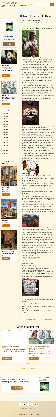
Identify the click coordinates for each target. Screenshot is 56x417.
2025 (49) (5, 116)
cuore (24, 22)
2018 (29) (5, 134)
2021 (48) (5, 126)
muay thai (43, 22)
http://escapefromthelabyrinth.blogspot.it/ (32, 303)
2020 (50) (5, 129)
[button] (26, 363)
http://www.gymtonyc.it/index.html (30, 266)
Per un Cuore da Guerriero (40, 127)
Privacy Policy (24, 408)
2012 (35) (5, 150)
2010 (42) (5, 156)
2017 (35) (5, 137)
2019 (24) (5, 132)
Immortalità (5, 220)
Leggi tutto (6, 75)
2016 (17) (5, 140)
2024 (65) (5, 118)
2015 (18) (5, 142)
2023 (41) (5, 121)
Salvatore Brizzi (49, 22)
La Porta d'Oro (9, 2)
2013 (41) (5, 148)
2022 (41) (5, 124)
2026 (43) (5, 113)
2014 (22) (5, 145)
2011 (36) (5, 153)
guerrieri (36, 22)
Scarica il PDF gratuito (9, 44)
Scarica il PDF (17, 388)
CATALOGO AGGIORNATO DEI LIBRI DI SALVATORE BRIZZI (8, 97)
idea (39, 22)
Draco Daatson (29, 22)
